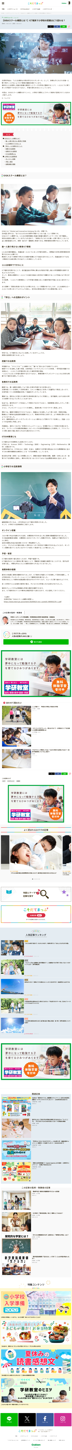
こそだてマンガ (47, 9)
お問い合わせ (62, 1440)
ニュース (16, 17)
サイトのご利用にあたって (39, 1440)
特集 (3, 9)
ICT (4, 781)
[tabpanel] (36, 854)
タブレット (11, 781)
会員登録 (35, 915)
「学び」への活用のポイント (13, 146)
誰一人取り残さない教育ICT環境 (16, 141)
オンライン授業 (10, 159)
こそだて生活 (36, 9)
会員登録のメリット (25, 1440)
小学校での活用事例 (10, 156)
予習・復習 (9, 162)
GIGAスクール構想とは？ (12, 138)
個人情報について (52, 1440)
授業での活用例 (10, 149)
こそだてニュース (12, 9)
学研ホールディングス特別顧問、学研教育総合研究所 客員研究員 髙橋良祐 (32, 617)
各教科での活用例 (11, 151)
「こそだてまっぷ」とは (12, 1440)
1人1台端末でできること (13, 144)
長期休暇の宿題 (10, 164)
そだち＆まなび (24, 9)
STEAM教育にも (11, 154)
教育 (19, 781)
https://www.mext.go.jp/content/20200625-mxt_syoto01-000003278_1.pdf (32, 601)
